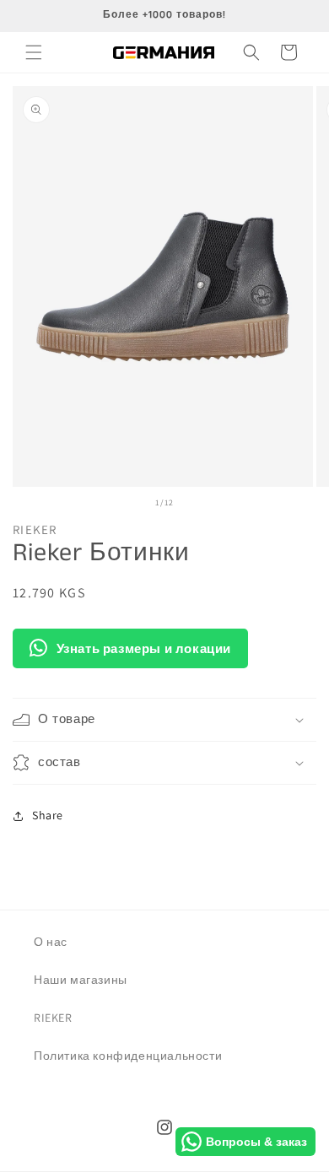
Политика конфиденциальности (128, 1055)
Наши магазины (80, 979)
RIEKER (53, 1017)
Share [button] (47, 815)
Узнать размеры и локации (144, 648)
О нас (50, 941)
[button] (33, 52)
